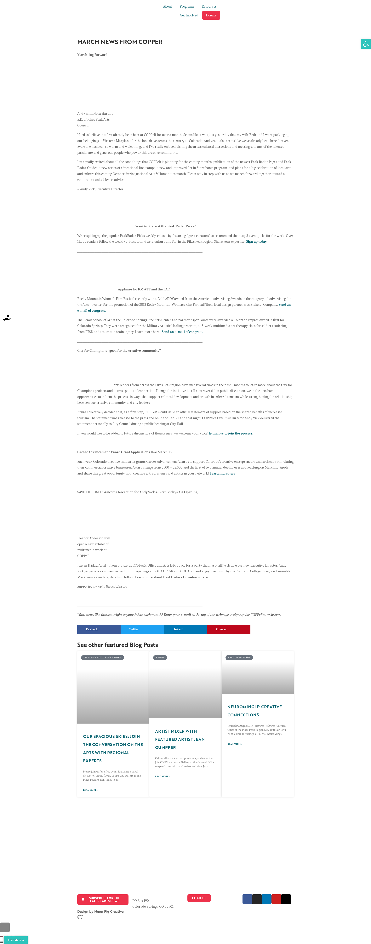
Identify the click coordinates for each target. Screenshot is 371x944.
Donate (211, 15)
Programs (187, 6)
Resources (209, 6)
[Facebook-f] (247, 899)
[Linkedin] (266, 899)
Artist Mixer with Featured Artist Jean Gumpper (180, 739)
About (167, 6)
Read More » (90, 789)
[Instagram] (257, 899)
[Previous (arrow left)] (1, 942)
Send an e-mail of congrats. (182, 332)
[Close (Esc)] (1, 936)
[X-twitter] (286, 899)
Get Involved (189, 15)
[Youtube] (276, 899)
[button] (99, 629)
